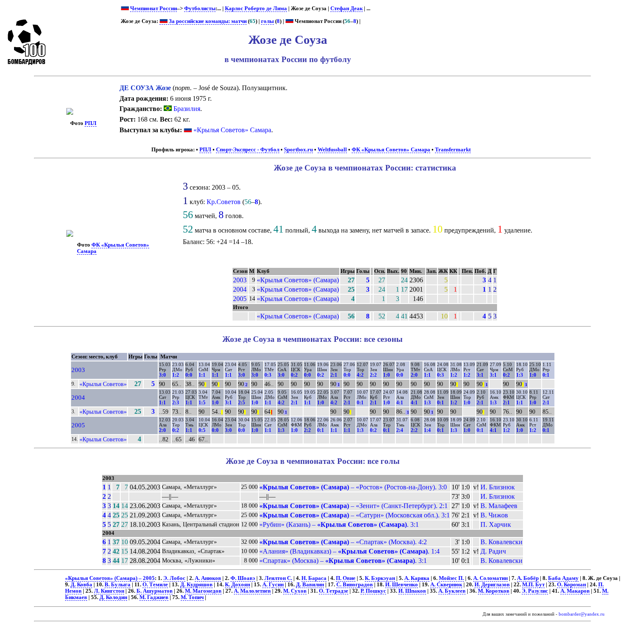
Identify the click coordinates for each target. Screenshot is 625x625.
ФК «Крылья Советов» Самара (391, 150)
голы (267, 21)
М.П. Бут (533, 585)
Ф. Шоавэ (242, 578)
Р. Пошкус (373, 591)
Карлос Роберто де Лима (256, 8)
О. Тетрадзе (333, 591)
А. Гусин (273, 585)
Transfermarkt (453, 150)
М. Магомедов (203, 591)
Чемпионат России (153, 8)
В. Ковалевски (501, 541)
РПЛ (91, 123)
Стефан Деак (346, 8)
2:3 (175, 403)
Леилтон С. (278, 578)
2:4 (399, 430)
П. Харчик (495, 524)
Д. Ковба (81, 585)
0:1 (546, 375)
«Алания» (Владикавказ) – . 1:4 (349, 551)
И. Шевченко (401, 585)
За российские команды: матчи (207, 21)
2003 (240, 280)
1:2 (175, 375)
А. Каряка (416, 578)
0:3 (267, 375)
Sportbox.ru (298, 150)
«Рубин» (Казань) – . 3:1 (339, 524)
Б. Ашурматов (154, 591)
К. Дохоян (237, 585)
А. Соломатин (490, 578)
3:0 (162, 375)
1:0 (386, 375)
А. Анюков (208, 578)
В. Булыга (118, 585)
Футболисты (200, 8)
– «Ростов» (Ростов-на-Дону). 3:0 (353, 487)
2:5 (241, 403)
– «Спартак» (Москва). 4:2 (343, 541)
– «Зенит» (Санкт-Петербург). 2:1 (353, 505)
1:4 (427, 430)
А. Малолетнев (252, 591)
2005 (240, 298)
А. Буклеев (452, 591)
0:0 (188, 375)
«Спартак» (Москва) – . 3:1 (343, 560)
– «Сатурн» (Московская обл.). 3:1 (354, 515)
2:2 (373, 375)
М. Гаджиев (153, 597)
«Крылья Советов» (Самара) (298, 280)
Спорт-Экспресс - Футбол (247, 150)
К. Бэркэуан (380, 578)
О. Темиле (155, 585)
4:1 (399, 403)
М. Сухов (295, 591)
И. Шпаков (412, 591)
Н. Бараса (314, 578)
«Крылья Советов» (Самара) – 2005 (110, 578)
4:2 (360, 375)
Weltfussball (332, 150)
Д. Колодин (113, 597)
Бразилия (186, 108)
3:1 (480, 375)
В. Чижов (494, 515)
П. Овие (345, 578)
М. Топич (192, 597)
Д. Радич (493, 551)
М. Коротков (493, 591)
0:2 (294, 375)
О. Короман (571, 585)
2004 (240, 289)
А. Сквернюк (446, 585)
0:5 (202, 430)
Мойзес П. (451, 578)
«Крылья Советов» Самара (232, 130)
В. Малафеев (498, 505)
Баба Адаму (563, 578)
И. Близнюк (497, 487)
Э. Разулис (535, 591)
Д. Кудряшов (196, 585)
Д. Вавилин (310, 585)
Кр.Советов (224, 201)
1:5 (202, 403)
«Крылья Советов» (103, 384)
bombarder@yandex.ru (582, 614)
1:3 (519, 375)
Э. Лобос (174, 578)
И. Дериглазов (492, 585)
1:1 (202, 375)
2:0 (414, 375)
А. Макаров (575, 591)
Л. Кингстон (109, 591)
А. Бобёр (528, 578)
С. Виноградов (354, 585)
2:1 (333, 375)
